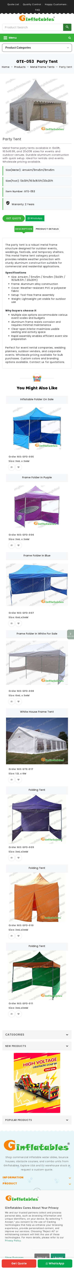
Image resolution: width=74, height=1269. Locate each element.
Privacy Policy (13, 1240)
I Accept (58, 1257)
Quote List (13, 4)
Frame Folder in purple (37, 477)
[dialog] (37, 1229)
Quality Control (32, 4)
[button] (69, 37)
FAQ (37, 9)
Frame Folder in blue (37, 555)
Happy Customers (56, 4)
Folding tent (37, 790)
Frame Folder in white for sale (37, 633)
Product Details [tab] (47, 229)
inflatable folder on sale (37, 399)
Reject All (42, 1257)
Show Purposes (14, 1257)
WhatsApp (36, 218)
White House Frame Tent (37, 711)
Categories (14, 1035)
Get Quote (13, 218)
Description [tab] (23, 229)
